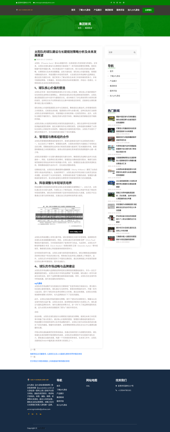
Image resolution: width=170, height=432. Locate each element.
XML (88, 386)
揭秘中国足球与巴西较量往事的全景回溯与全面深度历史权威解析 (126, 119)
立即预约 (148, 10)
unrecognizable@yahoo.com (45, 3)
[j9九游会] (26, 10)
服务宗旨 (120, 10)
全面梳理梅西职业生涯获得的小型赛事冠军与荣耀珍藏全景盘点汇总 (126, 160)
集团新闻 (109, 10)
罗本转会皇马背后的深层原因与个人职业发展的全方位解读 (126, 219)
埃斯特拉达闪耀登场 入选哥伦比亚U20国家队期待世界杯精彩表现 (56, 354)
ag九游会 (41, 428)
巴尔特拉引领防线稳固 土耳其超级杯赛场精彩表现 (50, 361)
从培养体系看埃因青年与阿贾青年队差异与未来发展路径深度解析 (126, 172)
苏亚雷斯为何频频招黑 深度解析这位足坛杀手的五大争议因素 (126, 207)
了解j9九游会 (84, 10)
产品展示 (98, 10)
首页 (73, 10)
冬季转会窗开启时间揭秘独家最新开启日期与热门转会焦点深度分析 (126, 149)
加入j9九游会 (134, 10)
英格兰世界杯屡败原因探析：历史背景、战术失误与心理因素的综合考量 (126, 195)
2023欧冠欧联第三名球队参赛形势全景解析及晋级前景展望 (126, 184)
